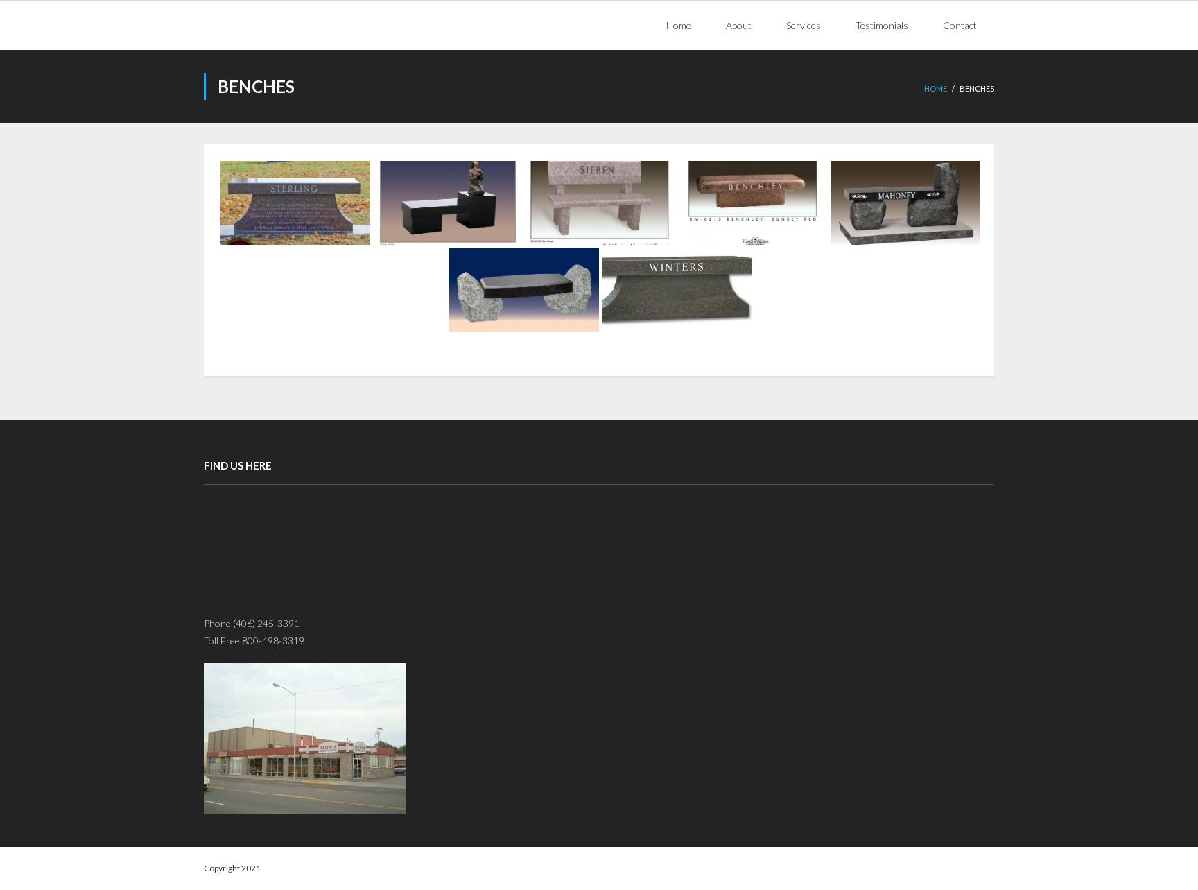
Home (935, 88)
